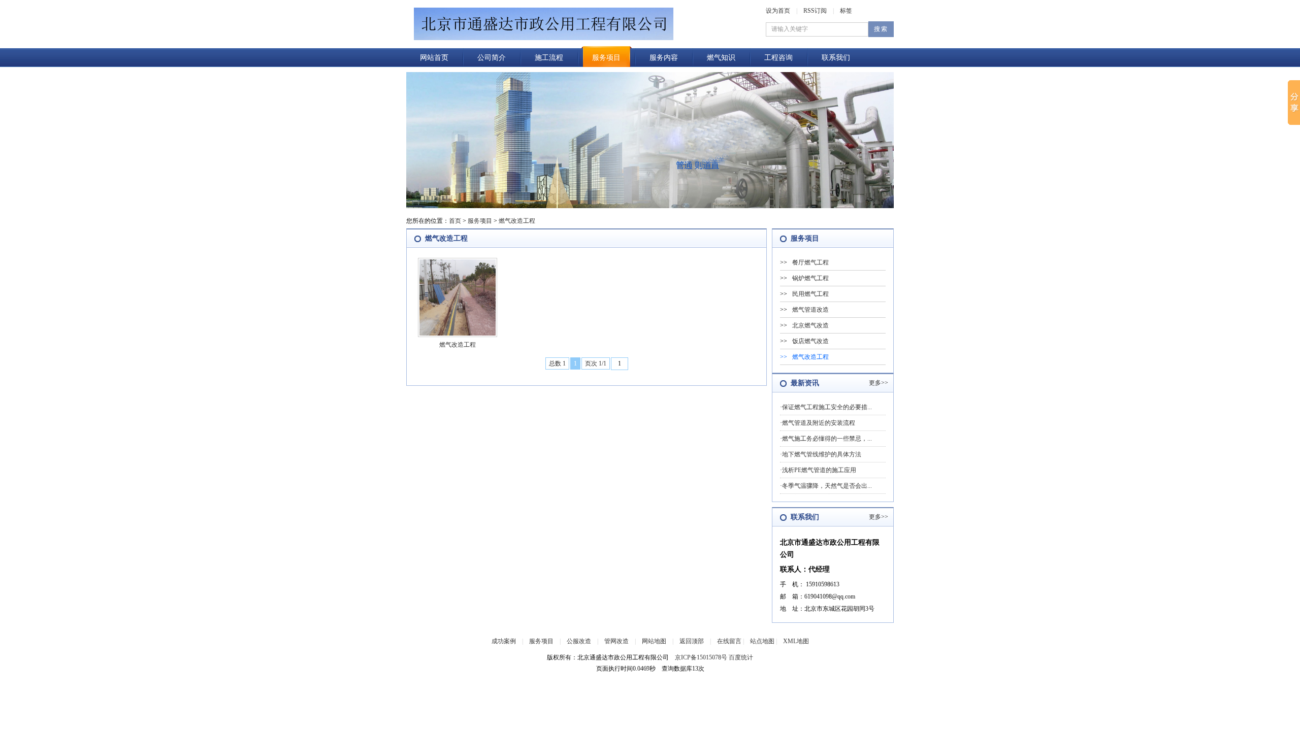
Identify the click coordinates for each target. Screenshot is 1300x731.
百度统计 (741, 657)
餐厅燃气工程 (810, 262)
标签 (846, 10)
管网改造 (616, 641)
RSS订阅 (815, 10)
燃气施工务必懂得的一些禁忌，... (827, 438)
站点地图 (762, 641)
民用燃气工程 (810, 293)
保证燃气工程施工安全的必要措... (827, 407)
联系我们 (836, 57)
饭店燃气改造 (810, 341)
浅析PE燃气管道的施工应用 (819, 470)
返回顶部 (691, 641)
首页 (455, 220)
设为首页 (778, 10)
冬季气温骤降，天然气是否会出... (827, 485)
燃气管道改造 (810, 309)
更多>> (878, 382)
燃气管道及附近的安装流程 (818, 422)
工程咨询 (778, 57)
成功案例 (504, 641)
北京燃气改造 (810, 325)
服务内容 (663, 57)
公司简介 (491, 57)
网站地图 (654, 641)
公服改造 (579, 641)
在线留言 (729, 641)
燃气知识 (721, 57)
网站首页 (434, 57)
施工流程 (549, 57)
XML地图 (796, 641)
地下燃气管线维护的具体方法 (821, 454)
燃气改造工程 (517, 220)
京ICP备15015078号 (701, 657)
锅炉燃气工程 (810, 278)
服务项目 (606, 57)
